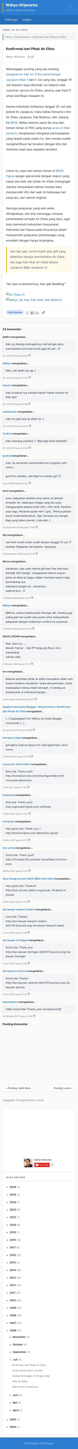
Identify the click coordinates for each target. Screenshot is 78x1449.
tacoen (7, 385)
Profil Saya (11, 19)
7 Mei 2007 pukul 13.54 (15, 787)
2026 (13, 1186)
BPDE (14, 122)
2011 (12, 1292)
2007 (13, 1322)
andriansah (10, 411)
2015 (13, 1262)
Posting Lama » (63, 1088)
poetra (7, 455)
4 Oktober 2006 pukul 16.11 (16, 664)
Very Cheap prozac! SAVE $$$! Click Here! (28, 878)
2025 (13, 1194)
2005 (13, 1419)
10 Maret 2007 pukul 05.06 (16, 756)
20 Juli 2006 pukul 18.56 (15, 404)
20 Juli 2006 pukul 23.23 (15, 448)
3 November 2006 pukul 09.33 (18, 699)
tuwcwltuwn (10, 1001)
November (19, 1336)
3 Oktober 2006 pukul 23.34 (17, 628)
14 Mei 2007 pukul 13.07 (15, 813)
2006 (13, 1330)
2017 (13, 1247)
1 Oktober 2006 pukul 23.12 (16, 598)
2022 (13, 1217)
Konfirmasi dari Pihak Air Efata (30, 49)
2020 (13, 1224)
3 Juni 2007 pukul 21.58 (15, 932)
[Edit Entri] (43, 312)
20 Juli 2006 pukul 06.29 (15, 355)
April (16, 1410)
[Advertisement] (39, 1134)
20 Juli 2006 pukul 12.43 (15, 377)
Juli (15, 1359)
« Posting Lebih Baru (18, 1088)
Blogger (49, 1443)
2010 (13, 1300)
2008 (13, 1315)
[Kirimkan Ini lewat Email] (37, 313)
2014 (13, 1270)
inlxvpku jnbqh (12, 737)
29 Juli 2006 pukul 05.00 (15, 483)
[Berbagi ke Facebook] (32, 313)
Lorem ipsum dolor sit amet (27, 1370)
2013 (13, 1277)
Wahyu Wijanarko (22, 5)
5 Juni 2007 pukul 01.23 (15, 994)
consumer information (16, 764)
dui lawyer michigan (15, 940)
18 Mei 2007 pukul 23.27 (15, 871)
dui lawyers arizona (15, 970)
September (19, 1351)
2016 (13, 1255)
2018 (13, 1239)
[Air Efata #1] (15, 294)
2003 (13, 1426)
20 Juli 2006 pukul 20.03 (15, 426)
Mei (15, 1402)
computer (9, 821)
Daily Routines (22, 37)
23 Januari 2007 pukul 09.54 (17, 730)
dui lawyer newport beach (19, 909)
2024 (13, 1202)
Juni (15, 1394)
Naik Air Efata (20, 1381)
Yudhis (7, 433)
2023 (13, 1209)
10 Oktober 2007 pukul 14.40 (17, 1016)
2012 (13, 1285)
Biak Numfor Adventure (25, 1386)
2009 (13, 1307)
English (27, 19)
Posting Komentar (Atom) (30, 1100)
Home (8, 37)
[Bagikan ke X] (28, 313)
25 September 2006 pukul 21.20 (19, 553)
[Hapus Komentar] (29, 355)
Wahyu (7, 363)
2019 (13, 1232)
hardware (9, 794)
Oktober (18, 1344)
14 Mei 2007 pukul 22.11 (15, 840)
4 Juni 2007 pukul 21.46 (15, 963)
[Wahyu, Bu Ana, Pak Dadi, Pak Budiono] (34, 300)
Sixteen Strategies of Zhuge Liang (31, 1376)
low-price (9, 847)
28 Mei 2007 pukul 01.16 (15, 901)
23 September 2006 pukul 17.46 (19, 527)
